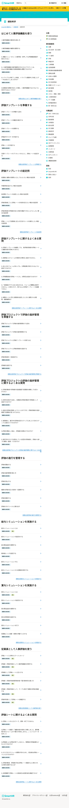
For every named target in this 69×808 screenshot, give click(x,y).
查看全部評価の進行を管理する (32, 515)
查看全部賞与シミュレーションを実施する (28, 642)
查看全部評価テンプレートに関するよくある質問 (26, 308)
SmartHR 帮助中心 (6, 27)
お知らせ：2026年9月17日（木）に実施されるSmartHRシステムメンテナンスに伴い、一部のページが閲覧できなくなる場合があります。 (34, 8)
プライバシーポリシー (39, 795)
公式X (64, 795)
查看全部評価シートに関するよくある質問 (28, 782)
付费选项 (15, 27)
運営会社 (26, 795)
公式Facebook (54, 795)
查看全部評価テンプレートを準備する (30, 164)
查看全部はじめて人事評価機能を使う (30, 99)
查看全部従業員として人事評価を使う (30, 708)
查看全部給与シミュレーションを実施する (28, 579)
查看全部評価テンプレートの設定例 (30, 232)
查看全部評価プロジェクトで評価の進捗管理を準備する (24, 374)
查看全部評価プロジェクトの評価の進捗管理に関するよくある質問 (21, 450)
